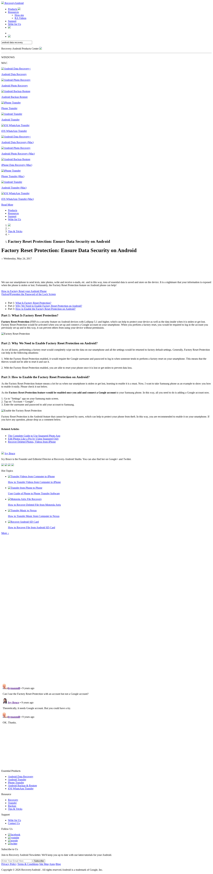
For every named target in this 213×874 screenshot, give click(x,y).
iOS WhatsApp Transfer (20, 788)
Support (12, 21)
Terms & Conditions (28, 864)
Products (13, 9)
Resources (13, 12)
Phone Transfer (16, 782)
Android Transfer (17, 779)
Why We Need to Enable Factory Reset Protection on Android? (48, 305)
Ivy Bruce (10, 453)
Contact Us (14, 823)
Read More (7, 204)
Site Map (44, 864)
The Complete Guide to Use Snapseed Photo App (34, 435)
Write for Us (14, 24)
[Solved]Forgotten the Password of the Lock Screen (28, 294)
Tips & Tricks (15, 231)
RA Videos (20, 18)
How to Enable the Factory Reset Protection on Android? (45, 308)
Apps (52, 864)
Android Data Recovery (20, 776)
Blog (58, 864)
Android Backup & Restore (22, 785)
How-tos (19, 15)
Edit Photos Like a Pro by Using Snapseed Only (33, 438)
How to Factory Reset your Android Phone (24, 291)
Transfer (12, 802)
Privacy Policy (9, 864)
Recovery (13, 799)
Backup (12, 805)
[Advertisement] (106, 270)
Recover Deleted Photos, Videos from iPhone (32, 441)
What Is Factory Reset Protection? (33, 302)
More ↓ (5, 533)
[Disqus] (106, 635)
